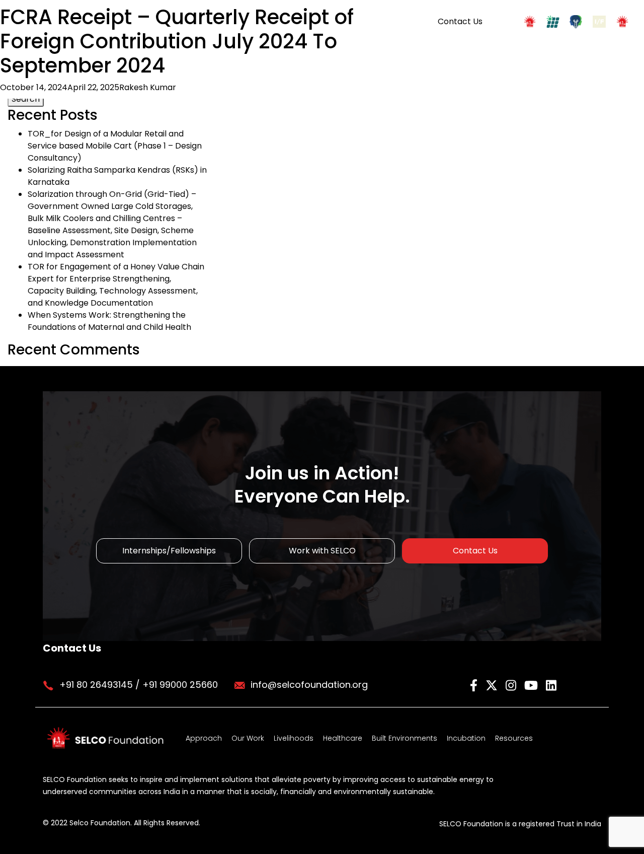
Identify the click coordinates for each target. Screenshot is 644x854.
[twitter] (493, 684)
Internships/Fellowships (169, 550)
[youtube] (532, 684)
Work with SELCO (322, 550)
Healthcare (342, 738)
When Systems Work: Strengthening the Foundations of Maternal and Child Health (109, 321)
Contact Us (460, 21)
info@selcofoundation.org (309, 684)
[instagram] (512, 684)
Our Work (247, 738)
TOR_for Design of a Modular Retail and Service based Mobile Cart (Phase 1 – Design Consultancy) (115, 146)
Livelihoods (293, 738)
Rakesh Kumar (147, 87)
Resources (514, 738)
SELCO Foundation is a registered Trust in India (520, 824)
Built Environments (404, 738)
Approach (204, 738)
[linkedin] (551, 684)
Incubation (466, 738)
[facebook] (475, 684)
